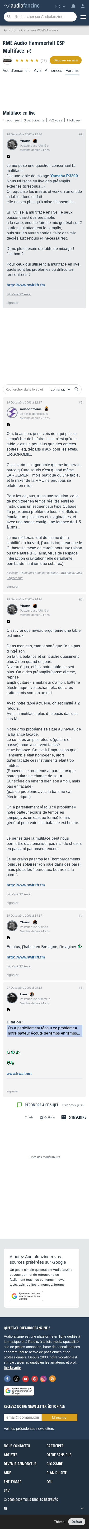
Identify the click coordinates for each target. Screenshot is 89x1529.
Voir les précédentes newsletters (29, 1428)
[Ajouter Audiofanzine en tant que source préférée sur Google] (26, 1296)
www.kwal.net (19, 1074)
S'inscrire (77, 1117)
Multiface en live (19, 112)
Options (49, 1117)
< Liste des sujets (73, 1105)
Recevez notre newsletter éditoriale (34, 1406)
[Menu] (82, 17)
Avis (38, 71)
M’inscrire (59, 1417)
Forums (72, 71)
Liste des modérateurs (45, 1157)
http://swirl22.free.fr (19, 294)
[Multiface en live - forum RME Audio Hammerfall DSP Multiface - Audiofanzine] (21, 5)
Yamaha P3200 (64, 176)
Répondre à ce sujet (41, 1105)
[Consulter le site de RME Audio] (28, 51)
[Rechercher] (76, 389)
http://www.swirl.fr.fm (26, 285)
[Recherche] (9, 17)
